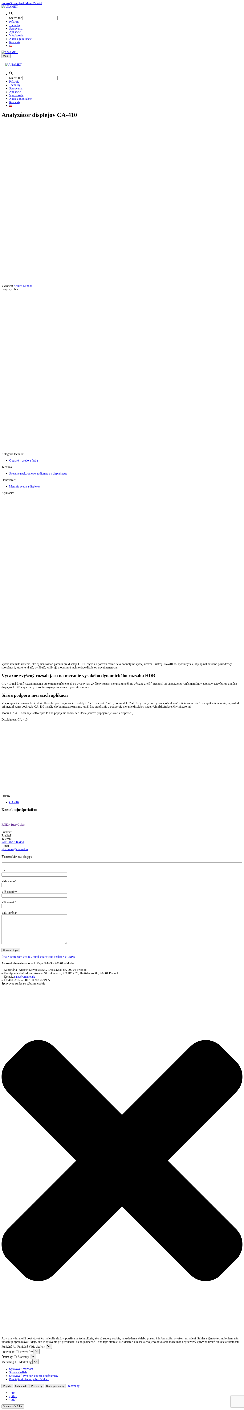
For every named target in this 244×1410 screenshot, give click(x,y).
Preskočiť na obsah (13, 3)
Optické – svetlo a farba (23, 460)
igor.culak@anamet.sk (15, 849)
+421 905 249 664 (13, 842)
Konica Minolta (23, 285)
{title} (13, 1392)
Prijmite (7, 1386)
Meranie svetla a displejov (24, 486)
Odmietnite (21, 1386)
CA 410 (14, 802)
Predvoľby (36, 1386)
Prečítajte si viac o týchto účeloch (29, 1379)
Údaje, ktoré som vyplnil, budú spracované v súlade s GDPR (38, 956)
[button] (11, 14)
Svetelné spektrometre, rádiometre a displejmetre (38, 473)
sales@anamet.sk (24, 976)
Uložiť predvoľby (55, 1386)
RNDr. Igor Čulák (13, 824)
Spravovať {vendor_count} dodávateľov (33, 1375)
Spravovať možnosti (21, 1369)
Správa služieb (18, 1372)
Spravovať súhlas (12, 1406)
